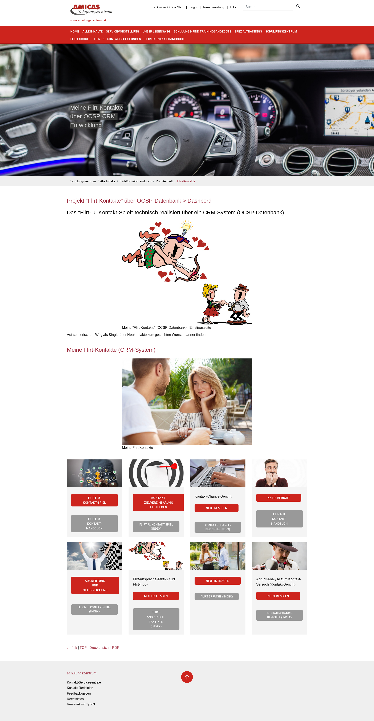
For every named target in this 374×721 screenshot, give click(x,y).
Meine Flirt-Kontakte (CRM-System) (111, 350)
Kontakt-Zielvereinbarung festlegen (158, 502)
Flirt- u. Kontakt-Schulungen (117, 39)
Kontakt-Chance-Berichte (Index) (218, 527)
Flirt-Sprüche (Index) (217, 596)
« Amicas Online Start (169, 7)
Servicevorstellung (122, 31)
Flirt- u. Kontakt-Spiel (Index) (156, 526)
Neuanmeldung (213, 7)
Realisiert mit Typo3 (81, 704)
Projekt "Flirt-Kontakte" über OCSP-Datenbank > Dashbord (139, 200)
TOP (83, 647)
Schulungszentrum (281, 31)
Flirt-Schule (80, 39)
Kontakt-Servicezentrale (84, 682)
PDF (115, 647)
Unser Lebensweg (156, 31)
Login (193, 7)
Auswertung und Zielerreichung (95, 585)
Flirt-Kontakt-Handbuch (164, 39)
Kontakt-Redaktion (80, 688)
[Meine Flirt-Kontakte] (187, 401)
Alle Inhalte (92, 31)
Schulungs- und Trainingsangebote (202, 31)
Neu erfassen (216, 508)
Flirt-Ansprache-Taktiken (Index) (156, 619)
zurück (72, 647)
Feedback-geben (79, 693)
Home (74, 31)
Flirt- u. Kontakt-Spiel (94, 500)
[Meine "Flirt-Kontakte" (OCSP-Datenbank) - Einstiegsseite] (187, 272)
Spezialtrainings (248, 31)
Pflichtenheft (164, 181)
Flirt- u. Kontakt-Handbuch (94, 523)
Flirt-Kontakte (186, 181)
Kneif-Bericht (279, 498)
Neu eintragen (156, 596)
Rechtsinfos (75, 699)
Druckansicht (99, 647)
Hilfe (233, 7)
